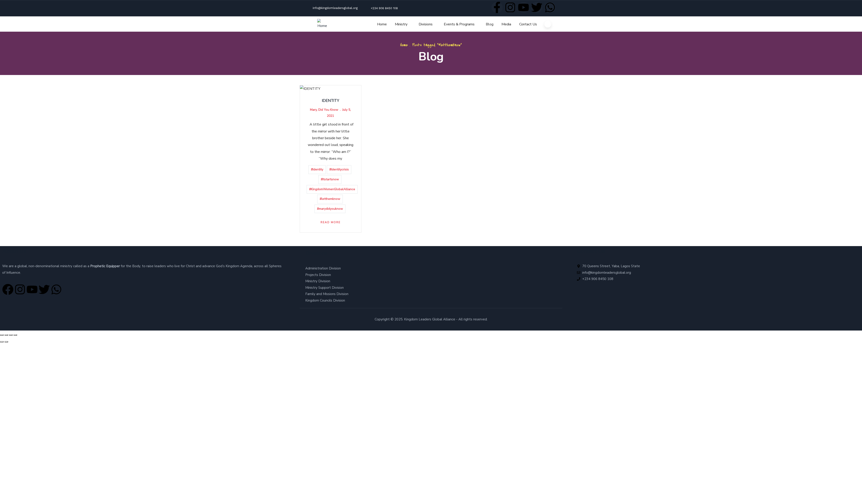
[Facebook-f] (497, 7)
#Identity (317, 169)
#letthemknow (330, 199)
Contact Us (528, 24)
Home (382, 24)
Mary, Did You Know (324, 110)
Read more (331, 222)
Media (506, 24)
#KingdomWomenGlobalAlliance (332, 189)
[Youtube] (523, 7)
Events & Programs (459, 24)
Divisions (426, 24)
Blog (489, 24)
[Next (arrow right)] (6, 341)
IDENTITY (330, 100)
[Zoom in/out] (2, 335)
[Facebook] (7, 289)
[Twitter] (536, 7)
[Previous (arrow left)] (2, 341)
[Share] (11, 335)
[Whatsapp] (550, 7)
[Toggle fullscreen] (6, 335)
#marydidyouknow (330, 209)
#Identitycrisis (339, 169)
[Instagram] (510, 7)
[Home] (322, 24)
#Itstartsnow (330, 179)
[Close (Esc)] (15, 335)
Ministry (401, 24)
